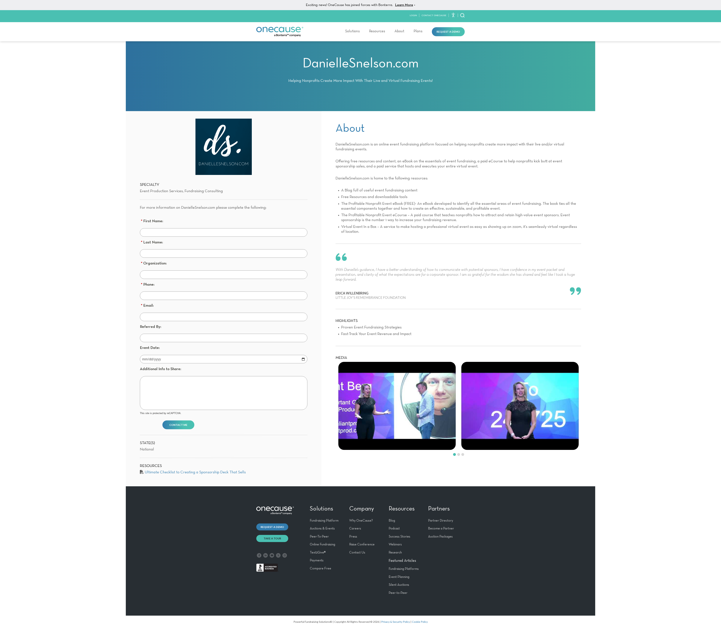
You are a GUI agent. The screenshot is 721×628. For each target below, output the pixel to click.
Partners (439, 509)
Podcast (394, 528)
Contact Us (357, 552)
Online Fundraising (322, 544)
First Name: (152, 221)
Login (413, 15)
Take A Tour (272, 538)
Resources (377, 31)
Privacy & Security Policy (395, 621)
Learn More (404, 5)
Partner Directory (440, 520)
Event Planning (399, 577)
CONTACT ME (178, 424)
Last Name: (152, 242)
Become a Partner (441, 528)
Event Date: (150, 348)
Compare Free (320, 568)
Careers (355, 528)
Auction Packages (440, 536)
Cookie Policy (420, 621)
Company (361, 509)
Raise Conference (362, 544)
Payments (317, 560)
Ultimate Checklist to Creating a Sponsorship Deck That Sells (195, 472)
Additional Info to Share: (160, 369)
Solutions (352, 31)
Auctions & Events (322, 528)
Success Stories (399, 536)
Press (353, 536)
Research (395, 552)
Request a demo (272, 527)
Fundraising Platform (324, 520)
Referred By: (150, 327)
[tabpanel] (397, 406)
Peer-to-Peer (398, 593)
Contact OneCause (434, 15)
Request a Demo (448, 31)
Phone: (148, 285)
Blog (392, 520)
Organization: (154, 263)
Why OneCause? (361, 520)
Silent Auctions (399, 585)
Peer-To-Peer (319, 536)
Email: (147, 306)
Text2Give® (318, 552)
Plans (418, 31)
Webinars (395, 544)
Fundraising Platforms (404, 569)
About (399, 31)
